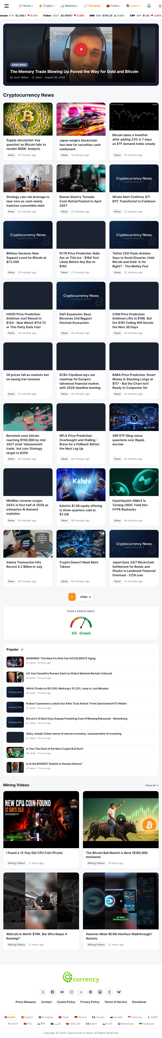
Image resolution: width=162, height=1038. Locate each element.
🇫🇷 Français (98, 1017)
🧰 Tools (113, 6)
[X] (43, 992)
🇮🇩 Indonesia (135, 1017)
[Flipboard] (100, 992)
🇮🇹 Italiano (91, 1023)
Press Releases (26, 1002)
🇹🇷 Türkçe (63, 1017)
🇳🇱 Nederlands (126, 1023)
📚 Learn (133, 6)
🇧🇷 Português (46, 1017)
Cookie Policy (66, 1002)
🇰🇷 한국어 (13, 1023)
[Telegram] (90, 992)
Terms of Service (116, 1002)
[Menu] (6, 6)
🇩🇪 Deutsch (80, 1017)
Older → (85, 596)
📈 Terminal (92, 6)
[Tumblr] (109, 992)
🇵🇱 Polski (107, 1023)
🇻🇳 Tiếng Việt (73, 1023)
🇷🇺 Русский (116, 1017)
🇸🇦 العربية (55, 1023)
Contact (46, 1002)
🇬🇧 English (10, 1017)
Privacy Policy (89, 1002)
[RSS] (81, 992)
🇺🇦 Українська (146, 1023)
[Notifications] (149, 6)
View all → (152, 785)
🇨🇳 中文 (28, 1023)
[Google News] (62, 992)
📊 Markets (69, 6)
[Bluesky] (119, 992)
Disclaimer (139, 1002)
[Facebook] (52, 992)
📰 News (26, 6)
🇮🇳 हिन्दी (41, 1023)
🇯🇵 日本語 (152, 1017)
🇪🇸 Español (27, 1017)
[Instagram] (71, 992)
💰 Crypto (47, 6)
